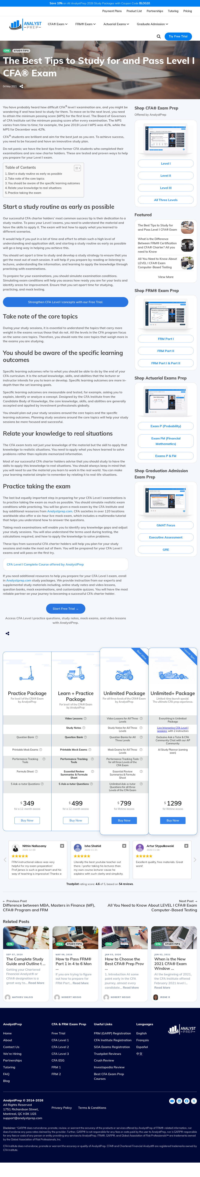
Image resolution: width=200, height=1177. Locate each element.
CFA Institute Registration (112, 1040)
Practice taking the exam (24, 193)
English (141, 1033)
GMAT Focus (166, 525)
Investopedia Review (109, 1067)
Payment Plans (112, 11)
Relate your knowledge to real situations (35, 188)
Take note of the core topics (26, 178)
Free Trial (58, 1033)
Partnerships (155, 11)
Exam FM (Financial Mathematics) (165, 441)
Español (142, 1047)
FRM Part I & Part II (165, 363)
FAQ (6, 1074)
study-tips (21, 50)
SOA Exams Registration (112, 1047)
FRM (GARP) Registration (112, 1033)
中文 (139, 1054)
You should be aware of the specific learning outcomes (44, 183)
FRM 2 (56, 1074)
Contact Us (11, 1047)
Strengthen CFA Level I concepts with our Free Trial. (65, 302)
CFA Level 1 (60, 1040)
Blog (6, 1081)
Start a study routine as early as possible (35, 174)
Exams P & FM (165, 456)
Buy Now (27, 820)
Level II (166, 175)
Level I (166, 163)
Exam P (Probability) (166, 426)
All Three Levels (166, 200)
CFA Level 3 (60, 1054)
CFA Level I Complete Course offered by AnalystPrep (45, 564)
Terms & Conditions (92, 1108)
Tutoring (173, 11)
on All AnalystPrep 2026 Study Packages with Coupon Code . (100, 3)
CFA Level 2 (60, 1047)
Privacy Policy (62, 1108)
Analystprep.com (18, 580)
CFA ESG (58, 1060)
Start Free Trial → (66, 609)
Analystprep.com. (60, 511)
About (7, 1040)
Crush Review (104, 1060)
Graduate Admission (151, 24)
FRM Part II (165, 351)
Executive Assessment (165, 537)
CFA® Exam (56, 24)
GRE (166, 549)
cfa (6, 50)
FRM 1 (56, 1067)
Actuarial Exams (115, 24)
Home (7, 1033)
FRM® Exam (84, 24)
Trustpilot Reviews (107, 1054)
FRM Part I (166, 339)
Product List (134, 11)
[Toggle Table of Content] (75, 168)
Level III (166, 188)
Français (142, 1040)
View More (166, 277)
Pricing (187, 11)
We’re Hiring (12, 1054)
